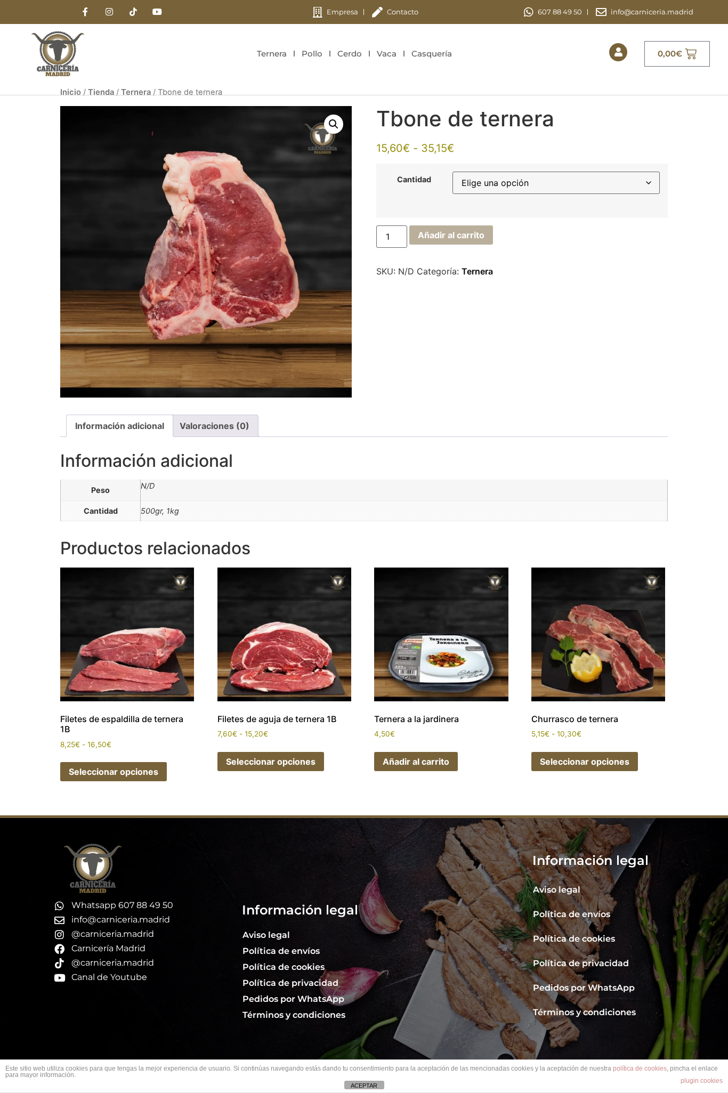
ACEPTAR (364, 1085)
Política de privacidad (290, 983)
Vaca (387, 53)
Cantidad (414, 179)
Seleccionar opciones (113, 771)
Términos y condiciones (293, 1015)
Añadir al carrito (451, 235)
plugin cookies (702, 1080)
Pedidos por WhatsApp (293, 999)
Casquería (431, 53)
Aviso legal (266, 935)
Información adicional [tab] (119, 425)
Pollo (312, 53)
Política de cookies (283, 967)
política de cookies (640, 1068)
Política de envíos (281, 951)
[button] (333, 124)
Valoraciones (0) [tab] (214, 425)
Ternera (272, 53)
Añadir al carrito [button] (416, 761)
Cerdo (349, 53)
